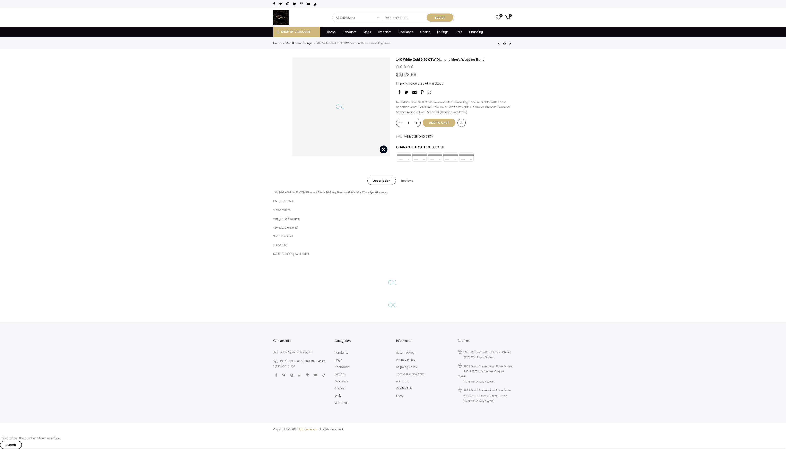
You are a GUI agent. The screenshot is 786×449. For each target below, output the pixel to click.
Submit (11, 445)
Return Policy (405, 353)
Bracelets (384, 32)
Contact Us (404, 388)
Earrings (442, 32)
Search (440, 18)
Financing (476, 32)
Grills (458, 32)
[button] (405, 66)
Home (331, 32)
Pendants (349, 32)
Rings (367, 32)
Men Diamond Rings (299, 43)
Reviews (407, 181)
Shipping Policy (406, 367)
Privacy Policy (405, 360)
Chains (425, 32)
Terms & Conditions (410, 374)
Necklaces (406, 32)
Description (382, 181)
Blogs (399, 396)
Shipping (402, 83)
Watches (341, 403)
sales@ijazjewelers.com (296, 352)
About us (402, 381)
